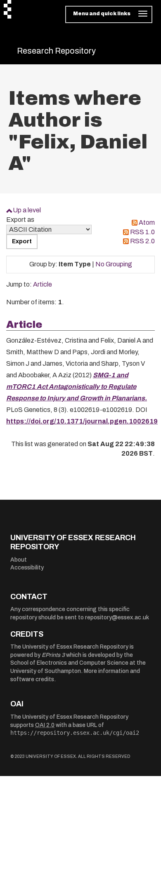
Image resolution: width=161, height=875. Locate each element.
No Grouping (113, 264)
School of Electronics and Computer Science (69, 663)
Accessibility (27, 568)
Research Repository (56, 50)
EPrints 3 (53, 655)
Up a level (27, 210)
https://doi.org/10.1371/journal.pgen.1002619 (82, 421)
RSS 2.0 (142, 241)
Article (42, 284)
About (18, 560)
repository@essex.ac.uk (117, 617)
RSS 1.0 (142, 231)
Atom (147, 222)
